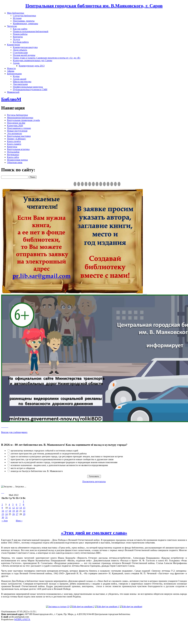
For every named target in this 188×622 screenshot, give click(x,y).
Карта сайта (13, 157)
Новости (11, 68)
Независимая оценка (17, 160)
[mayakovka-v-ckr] (93, 184)
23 (3, 514)
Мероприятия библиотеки (20, 117)
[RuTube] (82, 184)
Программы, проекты (24, 21)
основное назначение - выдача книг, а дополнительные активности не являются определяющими (59, 465)
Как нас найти (20, 29)
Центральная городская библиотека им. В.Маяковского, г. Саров (94, 5)
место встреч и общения (23, 468)
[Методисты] (108, 184)
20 (17, 511)
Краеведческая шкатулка (25, 47)
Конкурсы (12, 146)
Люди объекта (20, 50)
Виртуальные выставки (19, 136)
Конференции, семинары (25, 23)
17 (6, 511)
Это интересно (14, 133)
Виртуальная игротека (18, 149)
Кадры (16, 76)
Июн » (19, 520)
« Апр (5, 520)
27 (17, 514)
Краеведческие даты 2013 (32, 65)
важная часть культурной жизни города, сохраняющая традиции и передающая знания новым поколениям (64, 462)
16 (3, 511)
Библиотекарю (14, 73)
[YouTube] (115, 184)
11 (10, 508)
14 (20, 508)
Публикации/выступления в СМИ (30, 89)
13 (17, 508)
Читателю (12, 26)
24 (6, 514)
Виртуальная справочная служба (23, 120)
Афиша (10, 71)
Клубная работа (21, 42)
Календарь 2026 (15, 125)
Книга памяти (14, 144)
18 (10, 511)
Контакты (18, 36)
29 (24, 514)
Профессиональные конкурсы (28, 87)
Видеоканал (13, 154)
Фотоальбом (13, 152)
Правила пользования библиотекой (30, 31)
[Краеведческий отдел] (89, 184)
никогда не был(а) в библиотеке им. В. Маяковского (37, 471)
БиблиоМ (11, 99)
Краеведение (13, 44)
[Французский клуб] (104, 184)
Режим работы (20, 34)
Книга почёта (14, 141)
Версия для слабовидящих (14, 432)
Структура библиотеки (24, 15)
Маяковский (13, 92)
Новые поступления (17, 131)
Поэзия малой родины (24, 55)
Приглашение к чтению (19, 128)
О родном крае (20, 52)
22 (24, 511)
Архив (16, 63)
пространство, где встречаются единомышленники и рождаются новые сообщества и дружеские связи (62, 459)
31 (6, 517)
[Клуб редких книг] (100, 184)
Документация (20, 84)
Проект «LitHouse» (16, 138)
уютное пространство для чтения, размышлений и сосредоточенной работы (49, 453)
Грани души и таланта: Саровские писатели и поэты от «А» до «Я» (46, 58)
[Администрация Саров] (119, 184)
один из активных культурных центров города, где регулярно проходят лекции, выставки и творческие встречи (67, 456)
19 (13, 511)
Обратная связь (14, 162)
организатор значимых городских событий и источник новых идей (44, 450)
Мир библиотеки (15, 13)
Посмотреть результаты (94, 481)
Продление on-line (16, 123)
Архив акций (19, 79)
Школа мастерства (22, 81)
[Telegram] (78, 184)
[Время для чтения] (97, 184)
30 (3, 517)
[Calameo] (111, 184)
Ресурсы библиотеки (17, 115)
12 (13, 508)
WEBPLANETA (22, 619)
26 (13, 514)
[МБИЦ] (86, 184)
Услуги (16, 39)
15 (24, 508)
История (17, 18)
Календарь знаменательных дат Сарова (32, 60)
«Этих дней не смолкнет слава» (94, 532)
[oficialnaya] (75, 184)
